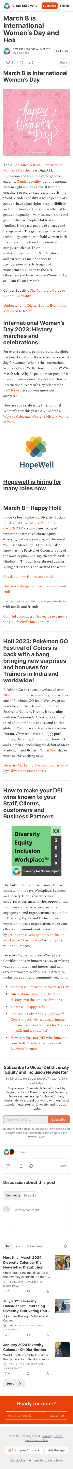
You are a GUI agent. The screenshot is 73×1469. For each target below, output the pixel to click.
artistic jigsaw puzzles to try (46, 601)
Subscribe (49, 6)
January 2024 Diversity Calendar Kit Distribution (24, 1347)
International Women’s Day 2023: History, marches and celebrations (36, 997)
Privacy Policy (36, 1137)
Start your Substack (26, 1450)
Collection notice (36, 1440)
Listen (64, 51)
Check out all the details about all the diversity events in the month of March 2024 (26, 1275)
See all (11, 1383)
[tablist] (20, 1195)
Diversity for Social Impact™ (31, 49)
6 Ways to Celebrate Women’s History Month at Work (36, 416)
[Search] (66, 1246)
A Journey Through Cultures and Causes (25, 1318)
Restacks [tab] (30, 1195)
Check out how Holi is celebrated (28, 576)
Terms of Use (56, 1129)
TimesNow (48, 750)
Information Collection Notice (44, 1133)
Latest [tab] (18, 1246)
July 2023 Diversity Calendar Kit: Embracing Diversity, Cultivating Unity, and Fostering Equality (26, 1306)
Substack (16, 1460)
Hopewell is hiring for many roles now (32, 485)
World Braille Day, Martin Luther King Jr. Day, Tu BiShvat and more (26, 1357)
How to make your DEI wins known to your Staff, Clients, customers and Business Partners (39, 1043)
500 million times (16, 695)
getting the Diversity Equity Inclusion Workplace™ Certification (33, 937)
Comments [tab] (13, 1195)
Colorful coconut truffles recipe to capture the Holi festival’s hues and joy (35, 619)
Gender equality (29, 181)
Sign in (64, 6)
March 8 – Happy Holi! (28, 1007)
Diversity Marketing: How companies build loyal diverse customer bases (35, 768)
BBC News (11, 390)
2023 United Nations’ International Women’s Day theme (33, 167)
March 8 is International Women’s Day (40, 987)
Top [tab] (8, 1246)
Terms (58, 1436)
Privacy (47, 1436)
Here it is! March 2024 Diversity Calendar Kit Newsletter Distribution (23, 1262)
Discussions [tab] (34, 1246)
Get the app (56, 1450)
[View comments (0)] (21, 62)
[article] (36, 1274)
